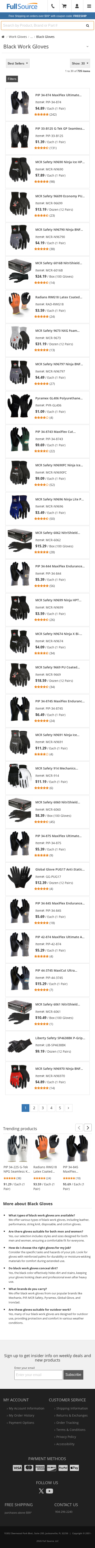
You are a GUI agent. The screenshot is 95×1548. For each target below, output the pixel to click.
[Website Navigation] (89, 6)
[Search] (88, 25)
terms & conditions (71, 1430)
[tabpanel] (47, 586)
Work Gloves (18, 37)
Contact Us (66, 1504)
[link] (60, 105)
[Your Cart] (65, 6)
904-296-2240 (63, 1511)
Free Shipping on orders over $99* (48, 16)
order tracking (67, 1423)
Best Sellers (16, 63)
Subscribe (73, 1374)
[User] (77, 6)
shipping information (72, 1408)
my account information (26, 1408)
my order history (21, 1415)
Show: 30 (79, 63)
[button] (79, 1127)
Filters (12, 79)
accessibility (65, 1444)
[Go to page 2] (68, 1108)
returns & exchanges (72, 1415)
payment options (21, 1423)
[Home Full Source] (3, 37)
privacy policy (66, 1437)
